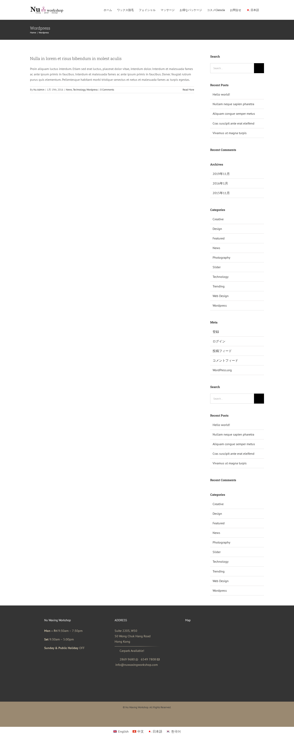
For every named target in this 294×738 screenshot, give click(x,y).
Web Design (221, 296)
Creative (218, 219)
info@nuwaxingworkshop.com (136, 665)
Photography (221, 257)
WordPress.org (222, 370)
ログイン (219, 341)
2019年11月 (221, 174)
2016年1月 (220, 183)
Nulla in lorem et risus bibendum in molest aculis (76, 58)
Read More (188, 89)
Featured (219, 238)
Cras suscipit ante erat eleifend (233, 123)
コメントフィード (225, 360)
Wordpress (92, 89)
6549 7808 (148, 659)
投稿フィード (222, 351)
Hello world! (221, 94)
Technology (79, 89)
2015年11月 (221, 193)
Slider (217, 267)
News (69, 89)
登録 (216, 332)
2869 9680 (127, 659)
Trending (219, 286)
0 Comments (107, 89)
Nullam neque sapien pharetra (233, 104)
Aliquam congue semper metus (234, 114)
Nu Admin (38, 89)
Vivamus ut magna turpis (230, 133)
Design (217, 229)
